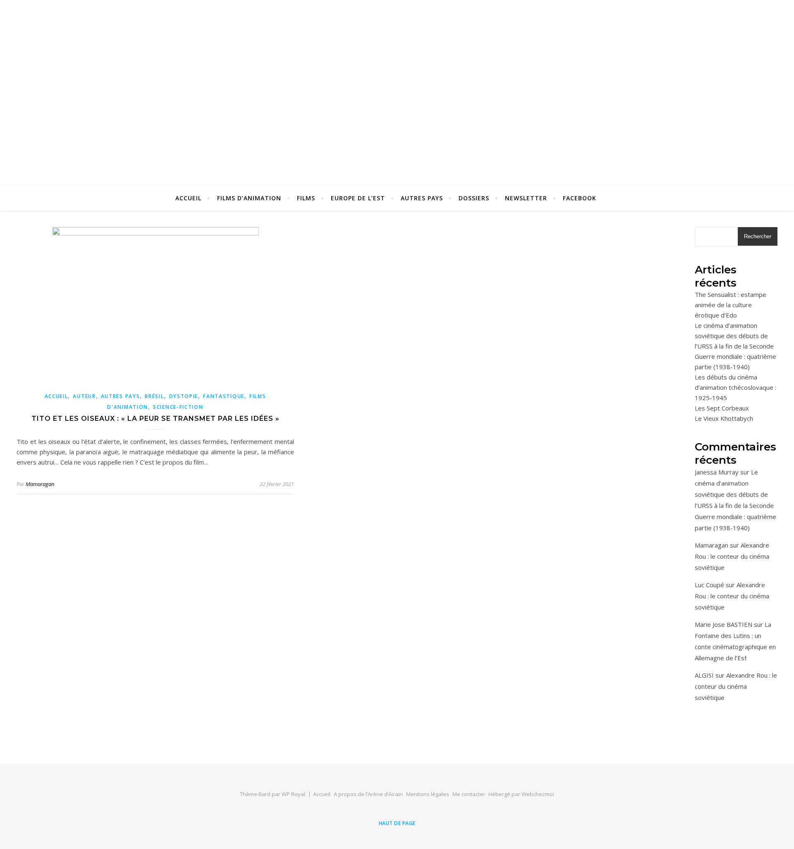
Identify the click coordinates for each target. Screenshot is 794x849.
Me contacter (468, 794)
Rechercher (757, 236)
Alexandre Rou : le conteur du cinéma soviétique (732, 556)
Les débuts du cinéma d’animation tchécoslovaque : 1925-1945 (735, 387)
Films (306, 198)
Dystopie (183, 396)
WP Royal (293, 794)
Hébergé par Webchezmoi (521, 794)
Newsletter (526, 198)
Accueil (188, 198)
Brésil (154, 396)
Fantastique (223, 396)
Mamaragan (40, 484)
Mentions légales (427, 794)
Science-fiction (178, 406)
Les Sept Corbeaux (722, 408)
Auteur (84, 396)
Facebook (579, 198)
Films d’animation (249, 198)
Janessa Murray (717, 472)
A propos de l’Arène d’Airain (368, 794)
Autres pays (422, 198)
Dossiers (474, 198)
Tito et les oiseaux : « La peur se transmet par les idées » (155, 418)
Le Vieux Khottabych (724, 418)
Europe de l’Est (358, 198)
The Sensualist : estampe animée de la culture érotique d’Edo (730, 304)
